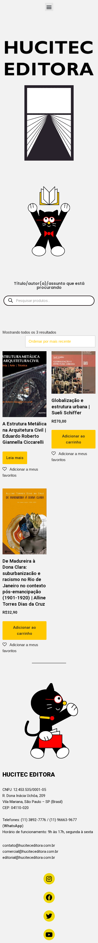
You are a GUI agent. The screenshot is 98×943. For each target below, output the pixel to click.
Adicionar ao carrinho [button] (73, 439)
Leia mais (14, 458)
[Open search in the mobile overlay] (49, 301)
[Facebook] (49, 897)
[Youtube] (49, 934)
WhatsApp (13, 826)
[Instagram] (49, 878)
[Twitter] (49, 916)
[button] (49, 7)
